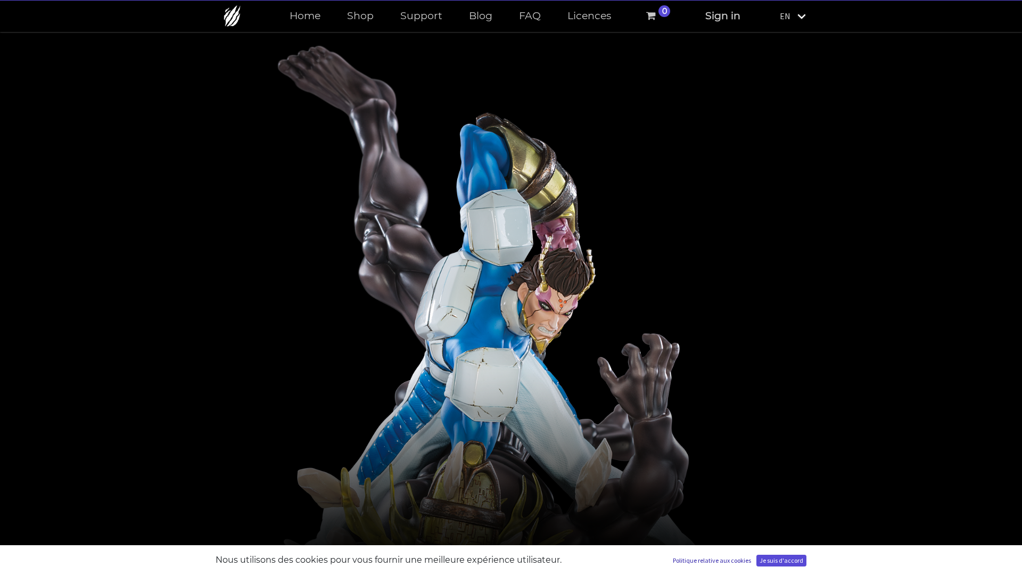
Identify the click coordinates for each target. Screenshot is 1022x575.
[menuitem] (305, 16)
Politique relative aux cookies (712, 560)
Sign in (722, 16)
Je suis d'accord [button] (781, 560)
